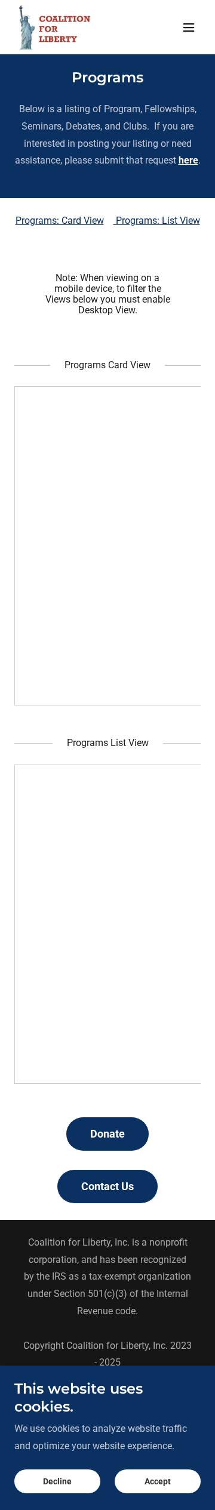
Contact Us (107, 1186)
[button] (189, 27)
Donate (107, 1133)
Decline (57, 1481)
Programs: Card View (60, 220)
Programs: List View (156, 220)
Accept (158, 1481)
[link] (54, 27)
